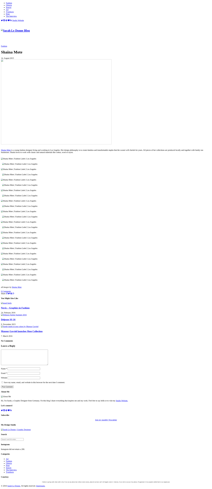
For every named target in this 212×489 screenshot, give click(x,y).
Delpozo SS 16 (8, 319)
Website (4, 378)
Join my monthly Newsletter (106, 420)
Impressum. (40, 486)
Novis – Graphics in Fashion (15, 308)
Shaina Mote (6, 150)
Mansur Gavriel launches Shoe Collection (22, 331)
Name (4, 369)
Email (4, 373)
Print (8, 14)
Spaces (8, 7)
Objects (9, 5)
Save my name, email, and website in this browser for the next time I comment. (34, 382)
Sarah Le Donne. (14, 486)
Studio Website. (122, 401)
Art (7, 10)
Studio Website (18, 20)
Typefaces (10, 12)
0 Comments (6, 291)
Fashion (9, 3)
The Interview (11, 16)
